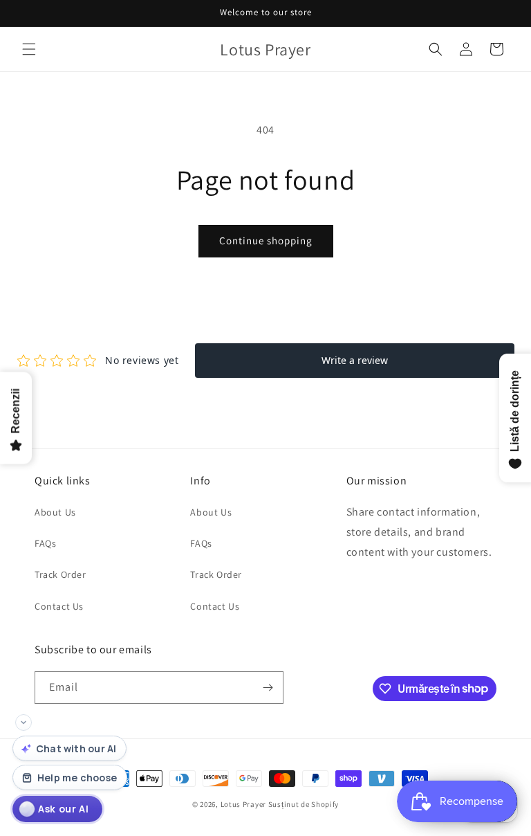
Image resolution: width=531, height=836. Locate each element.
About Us (55, 512)
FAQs (45, 543)
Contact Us (59, 606)
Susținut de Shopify (303, 804)
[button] (29, 49)
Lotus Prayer (243, 804)
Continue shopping (266, 240)
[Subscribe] (267, 687)
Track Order (60, 574)
